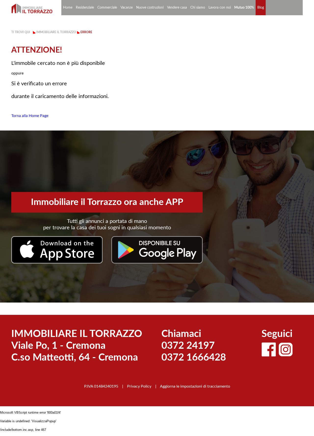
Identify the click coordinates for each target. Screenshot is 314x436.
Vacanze (126, 7)
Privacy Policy (139, 386)
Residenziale (85, 7)
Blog (260, 7)
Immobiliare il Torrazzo (56, 32)
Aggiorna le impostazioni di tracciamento (195, 386)
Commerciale (107, 7)
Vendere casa (177, 7)
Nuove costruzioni (150, 7)
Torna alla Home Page (29, 116)
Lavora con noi (220, 7)
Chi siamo (197, 7)
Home (67, 7)
